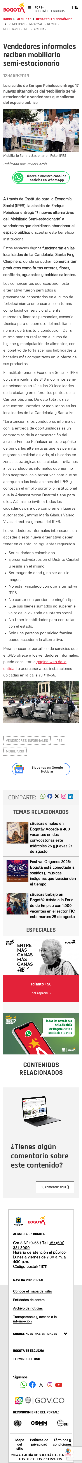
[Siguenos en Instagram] (50, 1384)
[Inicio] (14, 7)
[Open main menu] (29, 7)
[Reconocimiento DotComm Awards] (39, 1423)
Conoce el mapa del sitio (32, 1291)
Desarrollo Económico (54, 19)
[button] (43, 797)
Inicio (7, 19)
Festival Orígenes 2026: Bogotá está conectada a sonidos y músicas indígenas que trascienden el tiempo (53, 872)
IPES (59, 740)
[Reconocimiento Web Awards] (62, 1423)
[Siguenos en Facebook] (23, 1384)
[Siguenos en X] (41, 1384)
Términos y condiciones (62, 1442)
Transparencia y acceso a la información (35, 1319)
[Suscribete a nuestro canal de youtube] (58, 1384)
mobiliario (15, 751)
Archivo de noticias (28, 1308)
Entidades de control (29, 1299)
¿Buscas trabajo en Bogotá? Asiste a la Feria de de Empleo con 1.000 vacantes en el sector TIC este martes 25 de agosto (52, 905)
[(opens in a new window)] (63, 797)
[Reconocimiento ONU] (17, 1423)
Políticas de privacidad (39, 1442)
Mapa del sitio (19, 1444)
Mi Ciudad (23, 19)
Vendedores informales (27, 740)
